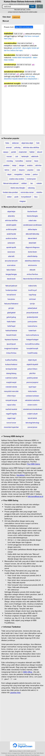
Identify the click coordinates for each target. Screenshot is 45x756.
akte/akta (11, 216)
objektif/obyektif (32, 364)
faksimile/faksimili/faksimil (32, 278)
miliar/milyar (11, 395)
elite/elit (32, 269)
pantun (35, 174)
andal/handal (11, 234)
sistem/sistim (32, 404)
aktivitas (38, 165)
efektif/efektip (32, 256)
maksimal (16, 17)
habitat (32, 152)
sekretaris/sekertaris (32, 400)
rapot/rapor (32, 387)
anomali (9, 147)
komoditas (19, 161)
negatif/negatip (11, 413)
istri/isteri (32, 299)
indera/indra (32, 285)
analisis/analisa (11, 238)
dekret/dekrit (32, 238)
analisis (30, 165)
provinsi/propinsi (32, 382)
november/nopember (11, 427)
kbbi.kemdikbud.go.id (35, 496)
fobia (7, 143)
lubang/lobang (11, 373)
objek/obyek (32, 360)
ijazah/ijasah (11, 344)
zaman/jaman (32, 427)
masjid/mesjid (11, 382)
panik (16, 197)
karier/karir (32, 330)
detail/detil (32, 243)
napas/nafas (11, 404)
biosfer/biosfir (32, 211)
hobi (37, 143)
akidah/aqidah (11, 225)
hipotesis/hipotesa (11, 339)
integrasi (23, 201)
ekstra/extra (32, 265)
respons (22, 170)
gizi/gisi (11, 308)
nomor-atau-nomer (27, 192)
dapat (9, 174)
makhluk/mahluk (11, 378)
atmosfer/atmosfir (11, 261)
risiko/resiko (32, 391)
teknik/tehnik (32, 418)
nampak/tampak (11, 400)
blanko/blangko (32, 216)
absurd (39, 152)
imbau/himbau (11, 353)
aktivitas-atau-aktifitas (31, 147)
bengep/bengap (11, 274)
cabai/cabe (32, 220)
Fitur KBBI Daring (33, 464)
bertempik (25, 156)
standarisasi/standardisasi (32, 409)
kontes (27, 174)
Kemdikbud (20, 475)
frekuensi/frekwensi (11, 303)
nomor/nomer (11, 422)
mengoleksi (18, 174)
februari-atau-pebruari (10, 183)
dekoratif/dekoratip (32, 234)
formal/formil (11, 294)
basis (36, 161)
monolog (10, 161)
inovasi (9, 156)
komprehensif (26, 197)
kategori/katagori (32, 339)
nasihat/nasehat (11, 409)
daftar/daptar (32, 229)
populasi (30, 170)
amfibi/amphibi (11, 229)
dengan (21, 165)
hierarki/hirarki (11, 335)
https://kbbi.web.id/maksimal (23, 27)
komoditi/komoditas (32, 344)
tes (31, 183)
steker (9, 197)
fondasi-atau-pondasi (10, 192)
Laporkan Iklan (15, 692)
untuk (14, 170)
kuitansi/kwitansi (11, 364)
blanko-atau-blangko (18, 188)
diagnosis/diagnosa (32, 247)
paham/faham (32, 369)
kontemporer (31, 179)
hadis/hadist (11, 321)
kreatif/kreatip (32, 353)
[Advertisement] (22, 109)
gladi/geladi (11, 312)
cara (38, 170)
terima (7, 170)
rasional (28, 161)
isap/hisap (32, 294)
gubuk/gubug (11, 317)
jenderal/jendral (32, 317)
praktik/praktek (32, 378)
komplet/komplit (32, 348)
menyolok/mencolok (11, 391)
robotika (39, 192)
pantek (13, 152)
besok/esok (11, 278)
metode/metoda (11, 387)
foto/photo (11, 299)
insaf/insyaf (32, 290)
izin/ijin (32, 303)
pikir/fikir (32, 373)
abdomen (15, 143)
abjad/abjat (11, 211)
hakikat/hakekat (11, 330)
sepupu (5, 152)
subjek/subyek (32, 413)
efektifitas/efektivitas (32, 261)
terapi (14, 165)
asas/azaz (11, 252)
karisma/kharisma (32, 335)
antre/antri (11, 243)
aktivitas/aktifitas (11, 220)
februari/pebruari (11, 285)
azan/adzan (11, 265)
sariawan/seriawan (32, 395)
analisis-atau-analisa (16, 179)
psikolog (17, 147)
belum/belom (11, 269)
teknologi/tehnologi (32, 422)
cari (16, 156)
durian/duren (32, 252)
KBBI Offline (27, 672)
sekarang (31, 188)
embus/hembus (32, 274)
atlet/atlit (11, 256)
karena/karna (32, 326)
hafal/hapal (11, 326)
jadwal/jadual (32, 308)
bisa (35, 197)
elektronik (34, 156)
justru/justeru (32, 321)
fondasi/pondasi (11, 290)
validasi (24, 183)
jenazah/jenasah (32, 312)
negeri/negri (11, 418)
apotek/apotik (11, 247)
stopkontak (23, 152)
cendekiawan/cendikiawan (32, 225)
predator (6, 165)
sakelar (39, 183)
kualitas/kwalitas (11, 360)
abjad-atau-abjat (27, 143)
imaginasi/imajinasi (11, 348)
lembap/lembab (11, 369)
